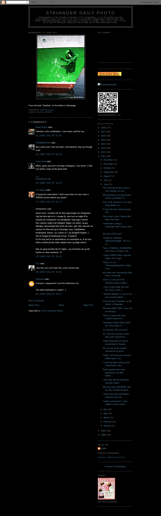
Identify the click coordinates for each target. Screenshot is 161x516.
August (107, 176)
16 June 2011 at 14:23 (49, 183)
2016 (103, 136)
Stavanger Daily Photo (80, 13)
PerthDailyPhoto (43, 143)
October (107, 168)
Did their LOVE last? (112, 234)
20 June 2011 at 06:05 (49, 272)
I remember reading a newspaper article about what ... (117, 226)
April (106, 413)
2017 (103, 132)
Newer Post (34, 305)
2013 (103, 148)
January (107, 426)
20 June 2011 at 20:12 (49, 294)
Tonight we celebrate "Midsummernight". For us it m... (117, 241)
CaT (37, 263)
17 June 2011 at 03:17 (49, 202)
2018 (103, 127)
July (106, 180)
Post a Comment (36, 301)
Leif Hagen (40, 190)
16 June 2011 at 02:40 (49, 135)
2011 (103, 156)
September (109, 172)
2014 (103, 144)
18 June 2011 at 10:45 (49, 256)
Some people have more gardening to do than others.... (114, 372)
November (109, 164)
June (106, 184)
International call (43, 179)
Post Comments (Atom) (52, 311)
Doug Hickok (41, 127)
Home (61, 305)
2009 (103, 435)
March (107, 417)
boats (40, 112)
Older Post (88, 305)
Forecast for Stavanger (115, 466)
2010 (103, 431)
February (108, 421)
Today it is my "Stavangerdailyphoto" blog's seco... (117, 265)
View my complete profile (111, 457)
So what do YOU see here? (115, 330)
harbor (48, 112)
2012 (103, 152)
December (109, 160)
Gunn (103, 448)
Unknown (40, 279)
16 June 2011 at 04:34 (49, 154)
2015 (103, 140)
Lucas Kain (41, 161)
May (106, 409)
